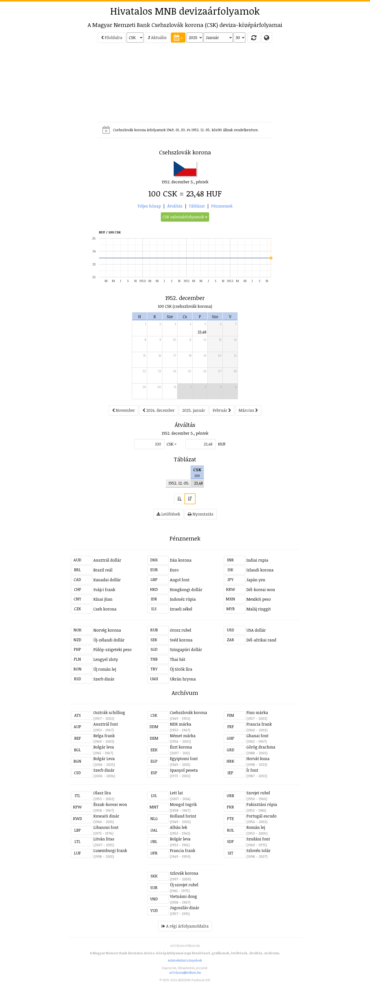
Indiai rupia (257, 560)
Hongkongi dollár (186, 589)
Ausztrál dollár (107, 560)
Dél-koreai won (260, 589)
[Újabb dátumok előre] (190, 498)
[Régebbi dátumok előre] (179, 499)
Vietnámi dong (183, 896)
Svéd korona (181, 640)
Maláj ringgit (258, 609)
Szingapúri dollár (186, 649)
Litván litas (103, 839)
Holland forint (183, 816)
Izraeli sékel (181, 609)
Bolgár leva (103, 747)
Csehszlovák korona (188, 712)
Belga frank (104, 735)
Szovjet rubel (258, 793)
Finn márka (257, 712)
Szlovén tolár (258, 850)
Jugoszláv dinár (184, 907)
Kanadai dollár (107, 580)
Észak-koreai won (110, 804)
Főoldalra (113, 37)
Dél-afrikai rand (261, 640)
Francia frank (259, 724)
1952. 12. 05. (178, 483)
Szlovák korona (184, 873)
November (125, 410)
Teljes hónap (149, 206)
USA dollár (256, 630)
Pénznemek (222, 206)
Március (247, 410)
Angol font (180, 580)
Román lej (255, 827)
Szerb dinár (104, 679)
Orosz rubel (180, 630)
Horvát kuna (258, 758)
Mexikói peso (258, 599)
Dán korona (181, 560)
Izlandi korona (260, 570)
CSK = (171, 444)
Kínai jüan (103, 599)
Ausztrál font (105, 724)
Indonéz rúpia (183, 599)
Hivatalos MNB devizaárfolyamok (185, 10)
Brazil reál (103, 570)
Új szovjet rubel (184, 885)
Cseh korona (105, 609)
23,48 (202, 332)
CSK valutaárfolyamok (184, 217)
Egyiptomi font (184, 758)
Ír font (252, 770)
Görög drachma (260, 747)
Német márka (183, 735)
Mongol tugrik (183, 804)
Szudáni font (258, 839)
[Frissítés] (253, 37)
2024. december (160, 410)
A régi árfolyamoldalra (187, 926)
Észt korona (181, 747)
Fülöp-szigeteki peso (112, 649)
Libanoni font (106, 827)
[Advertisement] (48, 84)
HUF (222, 444)
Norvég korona (107, 630)
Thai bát (177, 659)
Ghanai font (257, 735)
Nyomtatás (202, 514)
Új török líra (181, 669)
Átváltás (174, 206)
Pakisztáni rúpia (261, 804)
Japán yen (255, 580)
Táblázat (197, 206)
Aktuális (158, 37)
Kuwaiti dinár (106, 816)
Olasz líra (102, 793)
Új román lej (104, 669)
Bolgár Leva (104, 758)
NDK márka (180, 724)
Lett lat (176, 793)
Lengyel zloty (105, 659)
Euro (174, 570)
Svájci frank (104, 589)
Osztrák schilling (109, 712)
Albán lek (178, 827)
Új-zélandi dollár (109, 640)
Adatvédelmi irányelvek (185, 960)
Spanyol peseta (184, 770)
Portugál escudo (261, 816)
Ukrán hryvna (183, 679)
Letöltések (170, 514)
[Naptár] (178, 37)
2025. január (193, 410)
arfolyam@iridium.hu (185, 972)
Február (220, 410)
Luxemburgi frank (110, 850)
